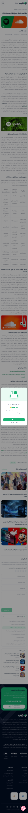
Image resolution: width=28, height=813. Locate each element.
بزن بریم (14, 419)
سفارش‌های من (14, 422)
